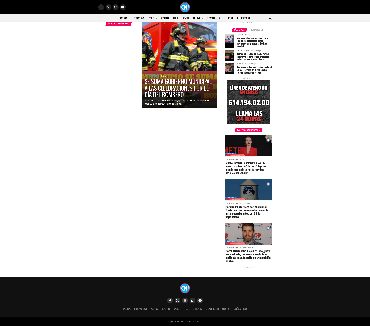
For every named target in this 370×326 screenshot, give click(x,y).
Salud (175, 18)
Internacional (138, 18)
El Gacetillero (213, 18)
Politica (153, 18)
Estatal (185, 18)
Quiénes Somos (243, 18)
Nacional (124, 18)
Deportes (165, 18)
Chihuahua (198, 18)
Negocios (228, 18)
